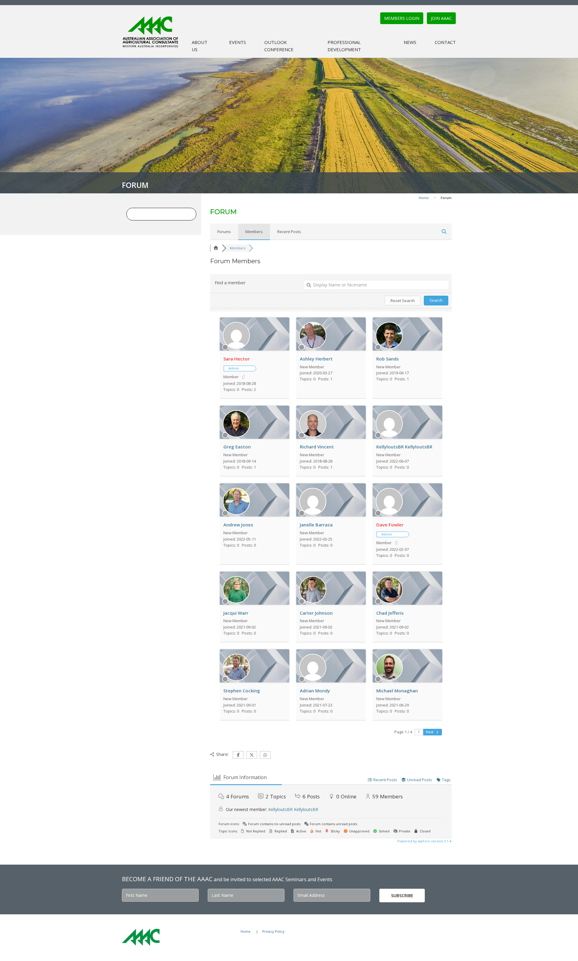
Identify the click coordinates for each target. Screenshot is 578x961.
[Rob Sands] (389, 347)
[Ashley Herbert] (312, 347)
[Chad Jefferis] (389, 601)
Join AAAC (441, 18)
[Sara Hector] (236, 347)
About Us (199, 45)
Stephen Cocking (241, 691)
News (410, 42)
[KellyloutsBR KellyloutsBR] (389, 435)
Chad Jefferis (390, 613)
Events (237, 42)
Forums (224, 231)
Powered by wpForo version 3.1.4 (423, 841)
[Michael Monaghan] (389, 679)
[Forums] (216, 248)
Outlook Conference (279, 45)
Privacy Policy (273, 931)
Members (254, 231)
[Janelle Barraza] (312, 513)
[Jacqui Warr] (236, 601)
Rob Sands (387, 359)
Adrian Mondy (315, 691)
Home (424, 197)
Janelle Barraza (316, 525)
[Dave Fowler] (389, 513)
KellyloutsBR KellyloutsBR (404, 447)
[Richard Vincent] (312, 435)
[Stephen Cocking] (236, 679)
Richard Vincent (317, 447)
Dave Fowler (389, 525)
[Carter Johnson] (312, 601)
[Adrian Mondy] (312, 679)
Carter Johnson (316, 613)
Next (430, 732)
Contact (445, 42)
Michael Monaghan (397, 691)
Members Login (401, 18)
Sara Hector (236, 359)
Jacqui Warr (235, 613)
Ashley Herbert (316, 359)
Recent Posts (289, 231)
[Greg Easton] (236, 435)
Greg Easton (237, 447)
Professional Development (344, 45)
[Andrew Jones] (236, 513)
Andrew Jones (238, 525)
